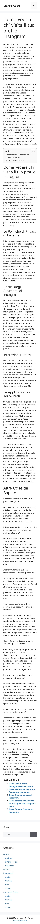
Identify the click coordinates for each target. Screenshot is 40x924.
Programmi (8, 873)
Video (7, 888)
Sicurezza (9, 866)
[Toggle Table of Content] (31, 151)
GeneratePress (19, 920)
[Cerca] (33, 834)
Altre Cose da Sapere (15, 160)
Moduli (6, 869)
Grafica (8, 881)
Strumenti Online (10, 892)
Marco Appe (11, 5)
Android (8, 858)
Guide (6, 854)
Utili (7, 885)
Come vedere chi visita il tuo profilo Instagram (17, 156)
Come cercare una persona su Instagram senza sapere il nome (22, 804)
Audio (7, 877)
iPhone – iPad (11, 862)
